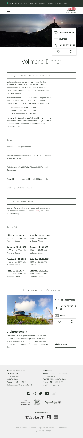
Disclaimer (32, 427)
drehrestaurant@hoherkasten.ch (19, 385)
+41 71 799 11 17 (19, 382)
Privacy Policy (21, 427)
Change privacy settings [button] (41, 430)
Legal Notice (43, 427)
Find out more (61, 344)
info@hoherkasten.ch (51, 385)
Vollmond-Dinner (16, 238)
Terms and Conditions (58, 427)
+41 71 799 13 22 (56, 382)
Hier (37, 211)
